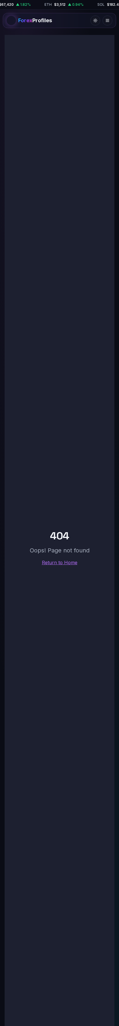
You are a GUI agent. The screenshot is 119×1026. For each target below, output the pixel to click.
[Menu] (107, 20)
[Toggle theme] (95, 20)
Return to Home (59, 562)
